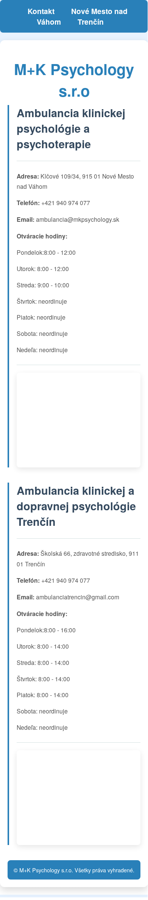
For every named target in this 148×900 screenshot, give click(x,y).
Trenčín (91, 21)
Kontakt (41, 11)
